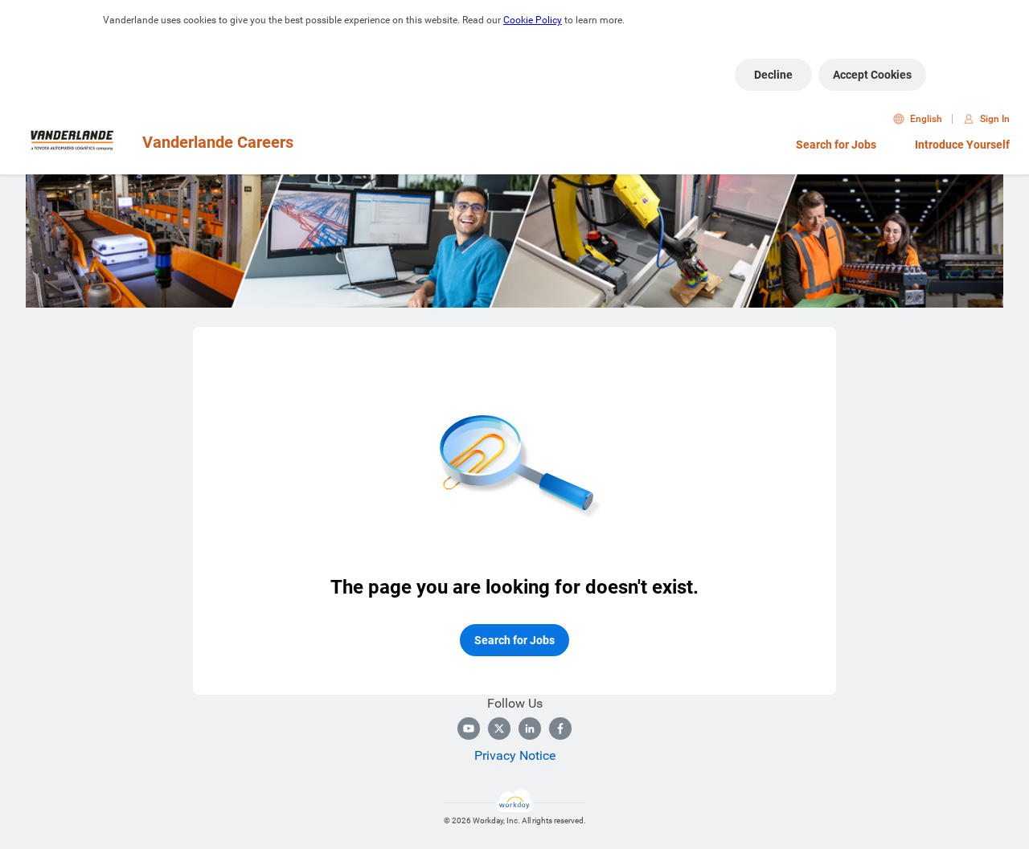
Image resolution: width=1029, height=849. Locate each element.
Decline (773, 74)
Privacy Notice (514, 755)
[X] (499, 728)
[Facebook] (560, 728)
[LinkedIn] (530, 728)
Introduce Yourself (962, 144)
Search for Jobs (836, 144)
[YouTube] (468, 728)
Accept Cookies (872, 74)
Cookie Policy (532, 20)
